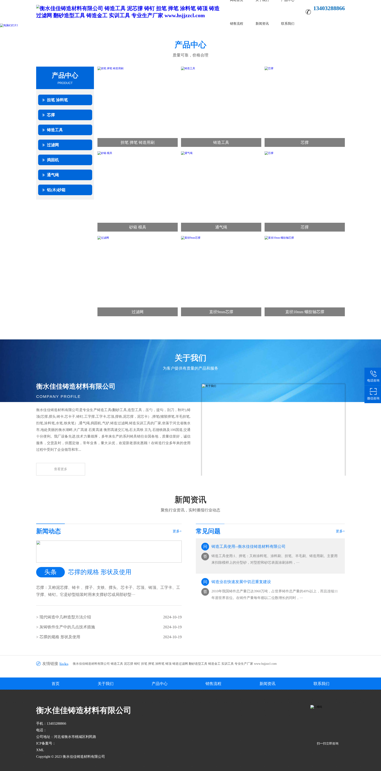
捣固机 (53, 160)
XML (40, 750)
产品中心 (160, 683)
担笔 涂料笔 (57, 100)
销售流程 (236, 23)
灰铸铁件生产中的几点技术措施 (67, 627)
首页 (56, 683)
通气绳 (53, 175)
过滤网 (53, 145)
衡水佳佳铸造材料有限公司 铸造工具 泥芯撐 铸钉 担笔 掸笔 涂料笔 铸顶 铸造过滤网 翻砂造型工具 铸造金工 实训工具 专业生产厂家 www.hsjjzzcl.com (175, 663)
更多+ (177, 531)
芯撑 (51, 115)
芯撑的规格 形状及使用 (59, 637)
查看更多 (60, 469)
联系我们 (287, 23)
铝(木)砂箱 (56, 190)
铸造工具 (55, 130)
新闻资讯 (262, 23)
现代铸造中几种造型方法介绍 (65, 617)
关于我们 (106, 683)
